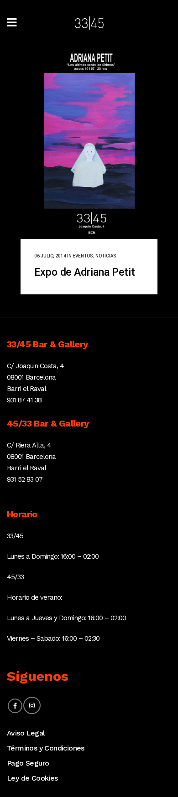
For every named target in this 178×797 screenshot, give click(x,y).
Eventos (83, 255)
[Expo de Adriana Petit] (89, 142)
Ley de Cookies (32, 778)
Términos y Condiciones (45, 748)
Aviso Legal (26, 733)
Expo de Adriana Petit (84, 272)
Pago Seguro (28, 763)
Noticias (105, 255)
